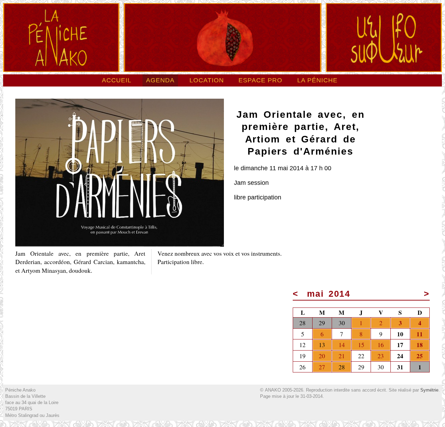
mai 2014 (329, 293)
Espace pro (260, 80)
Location (206, 80)
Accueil (116, 80)
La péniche (317, 80)
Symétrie (429, 390)
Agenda (160, 80)
